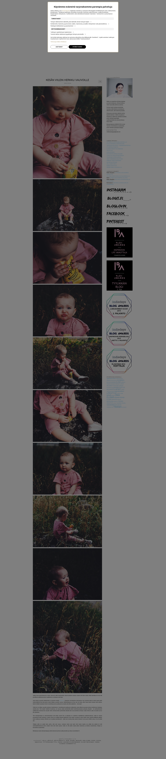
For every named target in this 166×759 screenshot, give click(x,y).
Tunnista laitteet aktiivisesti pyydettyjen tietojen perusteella (67, 34)
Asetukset (59, 47)
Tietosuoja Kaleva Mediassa (58, 42)
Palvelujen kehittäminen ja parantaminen (61, 26)
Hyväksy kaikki (77, 47)
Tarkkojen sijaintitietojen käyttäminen (61, 32)
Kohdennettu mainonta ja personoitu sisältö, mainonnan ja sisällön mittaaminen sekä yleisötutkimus (78, 24)
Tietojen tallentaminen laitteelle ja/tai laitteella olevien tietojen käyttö (69, 22)
